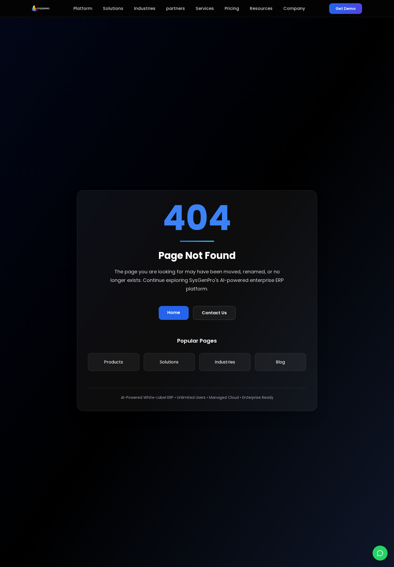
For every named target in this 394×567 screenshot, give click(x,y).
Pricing (232, 8)
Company (294, 8)
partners (175, 8)
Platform (82, 8)
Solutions (113, 8)
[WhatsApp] (380, 553)
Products (113, 362)
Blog (280, 362)
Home (173, 312)
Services (205, 8)
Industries (144, 8)
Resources (261, 8)
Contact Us (214, 313)
